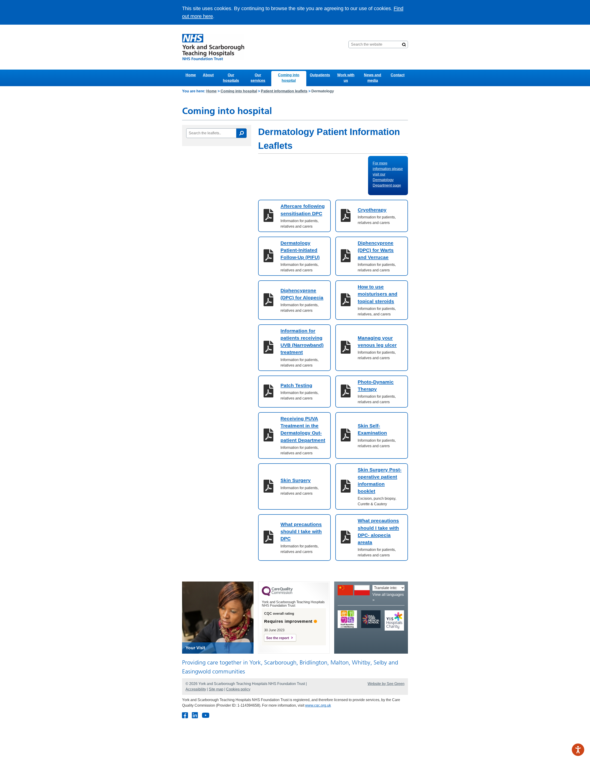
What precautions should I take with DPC (301, 531)
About (208, 75)
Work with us (345, 77)
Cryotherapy (372, 209)
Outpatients (320, 75)
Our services (258, 77)
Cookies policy (238, 689)
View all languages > (388, 597)
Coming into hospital (288, 77)
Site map (216, 689)
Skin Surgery (295, 480)
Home (191, 75)
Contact (397, 75)
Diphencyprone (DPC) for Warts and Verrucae (376, 250)
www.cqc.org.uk (318, 705)
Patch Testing (296, 385)
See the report (277, 638)
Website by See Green (386, 684)
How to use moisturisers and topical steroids (377, 294)
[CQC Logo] (277, 595)
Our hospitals (231, 77)
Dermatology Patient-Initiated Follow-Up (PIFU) (300, 250)
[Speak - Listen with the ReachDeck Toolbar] (578, 749)
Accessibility (196, 689)
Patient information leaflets (284, 91)
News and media (372, 77)
